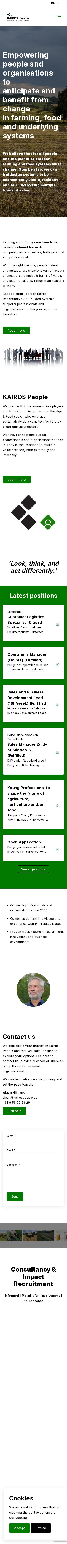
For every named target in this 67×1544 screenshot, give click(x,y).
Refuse (41, 1528)
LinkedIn (14, 1111)
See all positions (33, 869)
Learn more (16, 479)
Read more (16, 330)
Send (15, 1196)
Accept (19, 1528)
